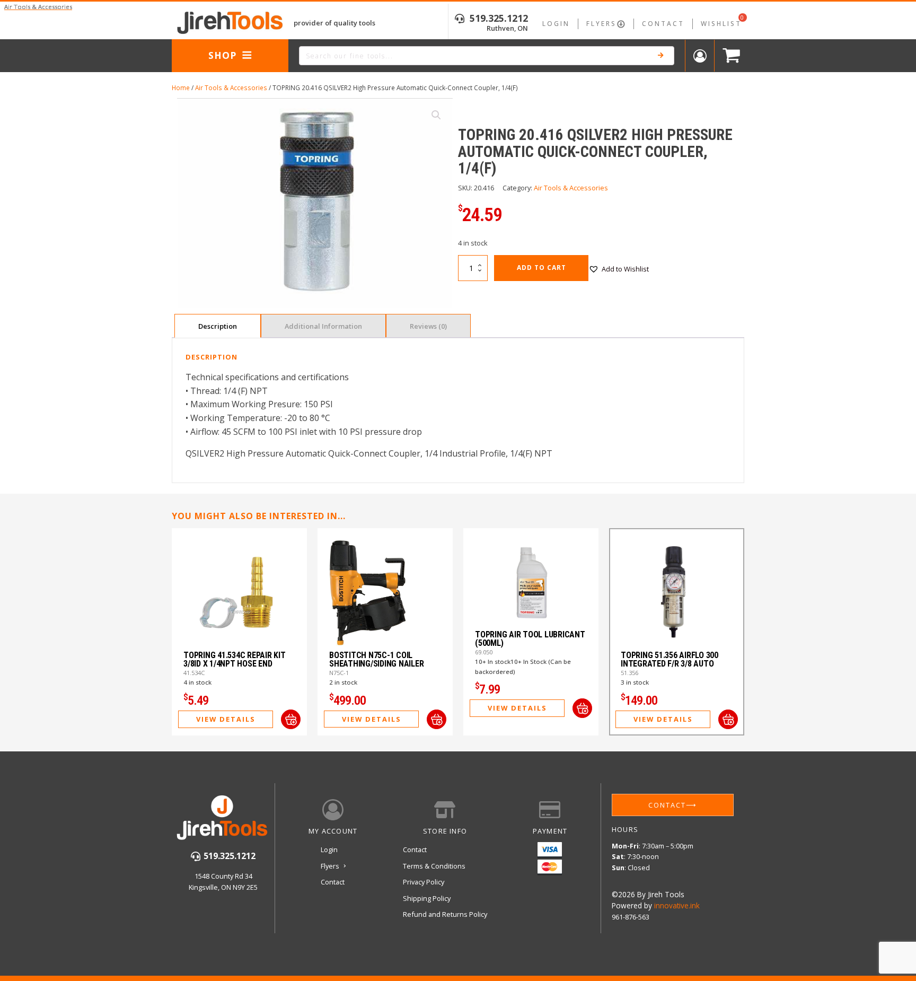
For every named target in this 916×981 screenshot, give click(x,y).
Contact (663, 23)
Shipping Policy (427, 898)
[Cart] (729, 56)
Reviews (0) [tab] (428, 326)
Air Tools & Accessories (231, 87)
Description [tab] (217, 326)
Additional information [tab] (323, 326)
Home (181, 87)
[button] (436, 115)
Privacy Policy (423, 882)
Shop (222, 55)
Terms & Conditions (434, 866)
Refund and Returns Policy (445, 914)
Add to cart (541, 267)
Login (556, 23)
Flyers (601, 23)
